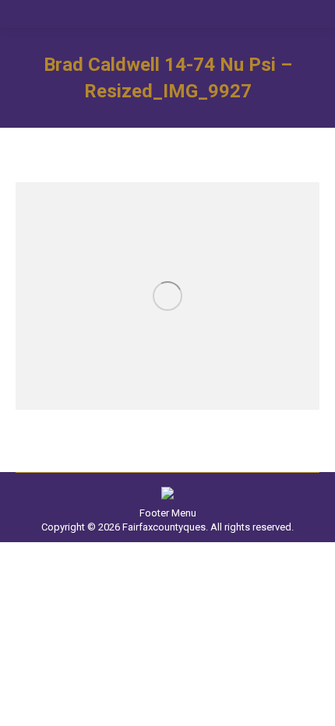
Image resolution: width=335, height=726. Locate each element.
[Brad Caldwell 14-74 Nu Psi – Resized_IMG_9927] (167, 296)
